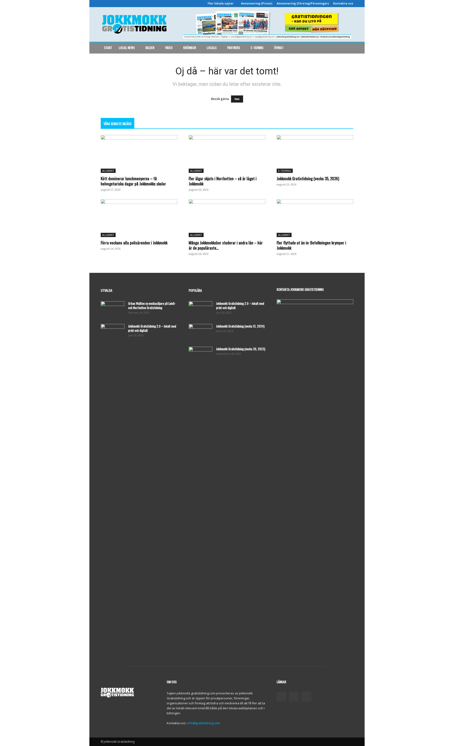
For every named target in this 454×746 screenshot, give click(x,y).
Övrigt (279, 47)
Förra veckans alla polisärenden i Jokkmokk (134, 243)
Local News (127, 47)
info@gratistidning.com (203, 723)
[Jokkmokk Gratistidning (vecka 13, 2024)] (200, 332)
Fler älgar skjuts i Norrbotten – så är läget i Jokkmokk (223, 181)
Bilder (149, 47)
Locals (212, 47)
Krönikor (189, 47)
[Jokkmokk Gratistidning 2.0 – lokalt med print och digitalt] (112, 332)
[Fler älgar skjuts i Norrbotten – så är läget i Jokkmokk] (227, 154)
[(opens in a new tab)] (315, 154)
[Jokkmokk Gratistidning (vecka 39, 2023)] (200, 355)
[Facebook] (281, 696)
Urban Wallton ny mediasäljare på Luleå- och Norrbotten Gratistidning (151, 305)
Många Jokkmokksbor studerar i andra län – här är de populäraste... (226, 245)
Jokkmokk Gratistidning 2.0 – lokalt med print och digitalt (152, 328)
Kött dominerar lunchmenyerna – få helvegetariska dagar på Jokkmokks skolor (133, 181)
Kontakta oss (343, 3)
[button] (347, 48)
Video (169, 47)
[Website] (306, 696)
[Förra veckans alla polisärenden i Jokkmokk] (139, 218)
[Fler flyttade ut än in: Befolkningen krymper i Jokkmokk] (315, 218)
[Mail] (294, 696)
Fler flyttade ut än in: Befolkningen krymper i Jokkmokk (311, 245)
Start (108, 47)
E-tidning (257, 47)
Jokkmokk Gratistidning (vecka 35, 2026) (308, 178)
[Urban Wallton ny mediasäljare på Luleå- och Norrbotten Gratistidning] (112, 309)
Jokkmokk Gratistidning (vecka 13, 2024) (240, 326)
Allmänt (108, 170)
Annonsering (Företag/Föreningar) (303, 3)
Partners (233, 47)
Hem (237, 99)
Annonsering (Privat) (256, 3)
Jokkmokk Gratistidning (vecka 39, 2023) (240, 348)
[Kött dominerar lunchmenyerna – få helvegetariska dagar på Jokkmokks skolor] (139, 154)
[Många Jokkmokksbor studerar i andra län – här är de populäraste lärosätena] (227, 218)
